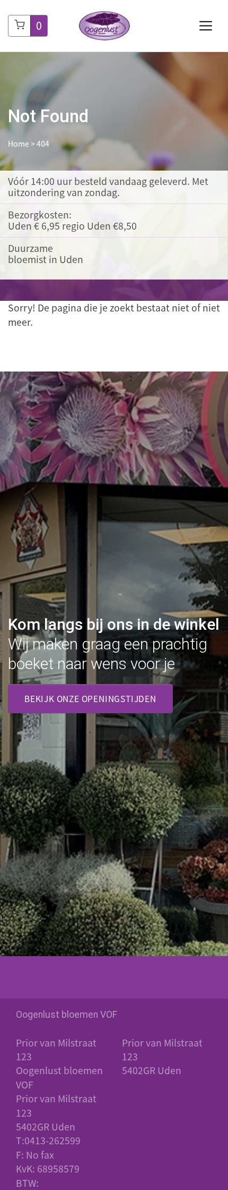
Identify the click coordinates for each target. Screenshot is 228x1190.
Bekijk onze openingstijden (90, 699)
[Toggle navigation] (205, 26)
